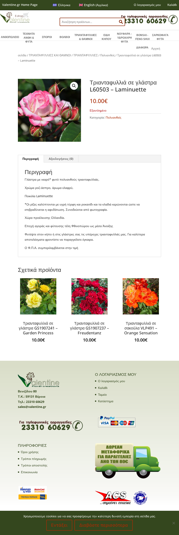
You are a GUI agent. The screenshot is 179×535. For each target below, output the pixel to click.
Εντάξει (59, 525)
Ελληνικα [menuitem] (64, 5)
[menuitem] (61, 5)
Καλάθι (172, 5)
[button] (74, 86)
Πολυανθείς (107, 55)
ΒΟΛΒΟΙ (65, 37)
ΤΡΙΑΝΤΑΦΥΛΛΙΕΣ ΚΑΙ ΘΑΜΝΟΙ (50, 55)
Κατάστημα (105, 401)
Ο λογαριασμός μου (147, 5)
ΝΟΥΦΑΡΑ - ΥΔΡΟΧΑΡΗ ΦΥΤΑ (124, 37)
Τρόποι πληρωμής (33, 459)
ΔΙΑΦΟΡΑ (142, 47)
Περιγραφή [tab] (30, 159)
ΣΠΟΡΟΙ (47, 37)
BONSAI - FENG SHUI (142, 37)
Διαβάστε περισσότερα (103, 525)
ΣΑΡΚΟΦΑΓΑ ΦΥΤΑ (160, 37)
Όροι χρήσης (30, 452)
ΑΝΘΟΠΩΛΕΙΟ (10, 37)
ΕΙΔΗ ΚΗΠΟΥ (106, 37)
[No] (173, 523)
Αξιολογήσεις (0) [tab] (61, 159)
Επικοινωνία (29, 472)
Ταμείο (102, 394)
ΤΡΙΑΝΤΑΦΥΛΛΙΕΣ (85, 55)
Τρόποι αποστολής (34, 465)
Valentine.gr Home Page (20, 5)
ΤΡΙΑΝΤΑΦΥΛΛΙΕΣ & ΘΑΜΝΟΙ (85, 37)
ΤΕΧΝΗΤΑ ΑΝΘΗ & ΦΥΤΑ (29, 37)
